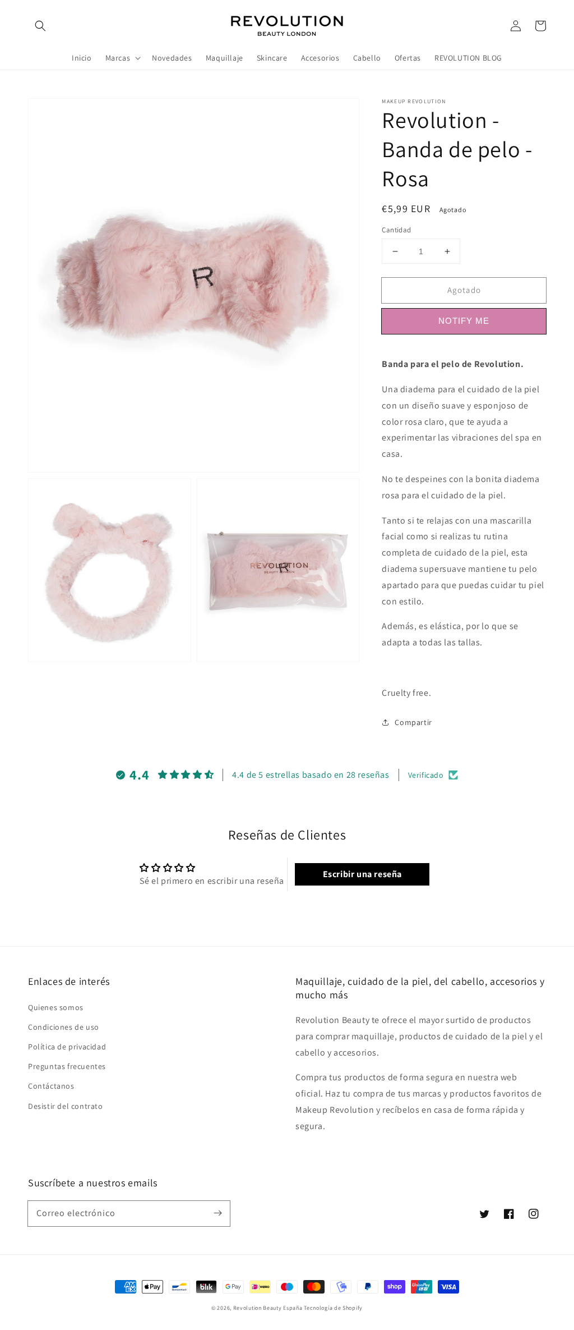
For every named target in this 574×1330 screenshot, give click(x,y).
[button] (40, 25)
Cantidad (396, 230)
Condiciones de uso (63, 1027)
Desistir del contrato (65, 1106)
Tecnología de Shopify (333, 1307)
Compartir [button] (413, 722)
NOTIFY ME (463, 320)
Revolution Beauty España (268, 1307)
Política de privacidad (67, 1047)
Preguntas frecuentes (67, 1066)
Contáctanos (51, 1086)
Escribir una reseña (362, 874)
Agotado (464, 290)
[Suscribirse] (217, 1213)
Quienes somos (56, 1007)
